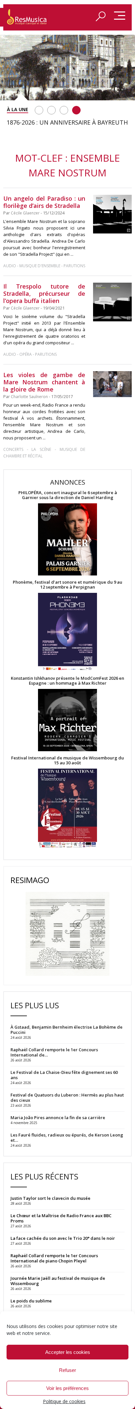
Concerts (13, 449)
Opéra (25, 354)
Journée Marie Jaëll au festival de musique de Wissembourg (57, 1280)
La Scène (41, 449)
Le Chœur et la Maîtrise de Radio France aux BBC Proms (60, 1218)
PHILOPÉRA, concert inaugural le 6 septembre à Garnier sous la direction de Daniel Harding (67, 495)
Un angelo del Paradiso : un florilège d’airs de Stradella (44, 202)
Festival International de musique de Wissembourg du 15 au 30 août (67, 760)
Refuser (67, 1370)
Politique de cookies (64, 1401)
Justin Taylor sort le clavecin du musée (50, 1198)
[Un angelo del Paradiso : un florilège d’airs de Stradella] (112, 214)
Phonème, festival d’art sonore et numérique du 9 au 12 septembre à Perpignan (67, 585)
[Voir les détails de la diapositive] (67, 67)
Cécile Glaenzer (25, 213)
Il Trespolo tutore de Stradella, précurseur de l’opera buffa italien (44, 293)
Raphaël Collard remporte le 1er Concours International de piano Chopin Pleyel (54, 1258)
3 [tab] (64, 110)
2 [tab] (51, 110)
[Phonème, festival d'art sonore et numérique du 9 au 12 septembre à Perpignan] (67, 633)
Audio (9, 266)
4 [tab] (76, 110)
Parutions (74, 266)
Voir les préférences (67, 1388)
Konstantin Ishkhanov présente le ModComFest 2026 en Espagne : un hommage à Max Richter (67, 681)
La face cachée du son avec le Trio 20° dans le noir (62, 1238)
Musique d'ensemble (39, 266)
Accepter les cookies (67, 1352)
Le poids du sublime (31, 1301)
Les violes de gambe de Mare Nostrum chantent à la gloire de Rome (44, 382)
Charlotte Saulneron (29, 396)
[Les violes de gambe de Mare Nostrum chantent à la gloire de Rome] (112, 384)
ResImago (29, 880)
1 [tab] (39, 110)
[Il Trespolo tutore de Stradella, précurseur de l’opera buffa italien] (112, 302)
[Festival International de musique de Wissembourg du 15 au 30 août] (67, 808)
